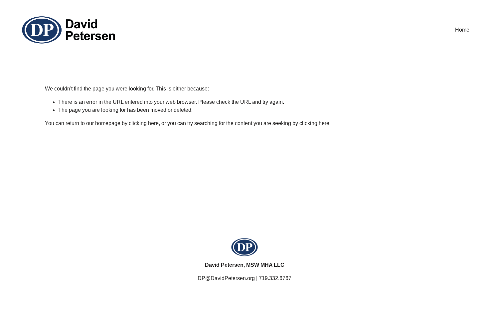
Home (462, 30)
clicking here (144, 123)
